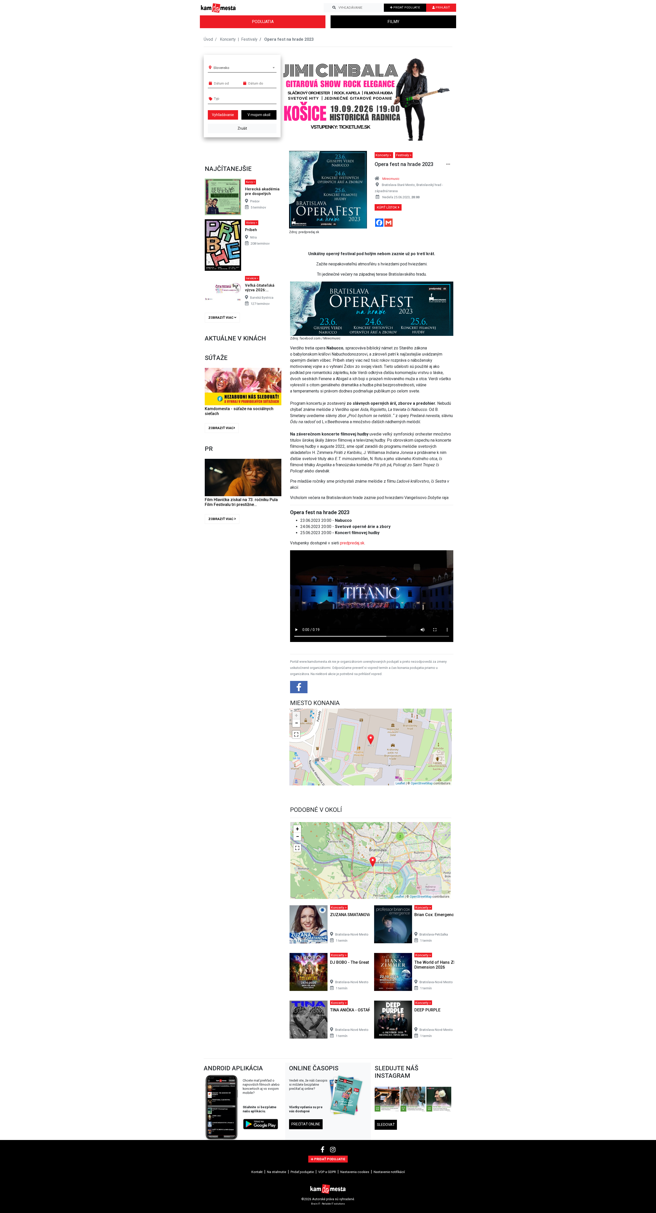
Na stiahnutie (276, 1172)
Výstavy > (251, 222)
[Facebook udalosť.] (299, 688)
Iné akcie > (252, 278)
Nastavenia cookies (354, 1172)
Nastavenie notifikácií (389, 1172)
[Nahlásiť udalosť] (448, 164)
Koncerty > (384, 155)
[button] (438, 96)
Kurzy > (250, 182)
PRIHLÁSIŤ (442, 7)
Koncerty (228, 39)
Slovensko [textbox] (221, 68)
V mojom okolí (259, 115)
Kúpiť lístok (387, 207)
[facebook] (323, 1149)
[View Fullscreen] (296, 734)
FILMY (393, 21)
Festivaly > (404, 155)
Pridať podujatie (302, 1172)
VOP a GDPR (327, 1172)
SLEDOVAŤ (386, 1125)
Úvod (208, 39)
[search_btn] (334, 8)
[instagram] (332, 1149)
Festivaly (249, 39)
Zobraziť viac (221, 317)
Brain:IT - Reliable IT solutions (328, 1203)
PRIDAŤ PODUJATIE (406, 7)
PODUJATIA (263, 21)
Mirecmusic (390, 179)
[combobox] (243, 67)
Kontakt (257, 1172)
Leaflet (400, 783)
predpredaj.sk (352, 543)
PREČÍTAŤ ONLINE (305, 1124)
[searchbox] (233, 98)
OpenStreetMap (422, 783)
